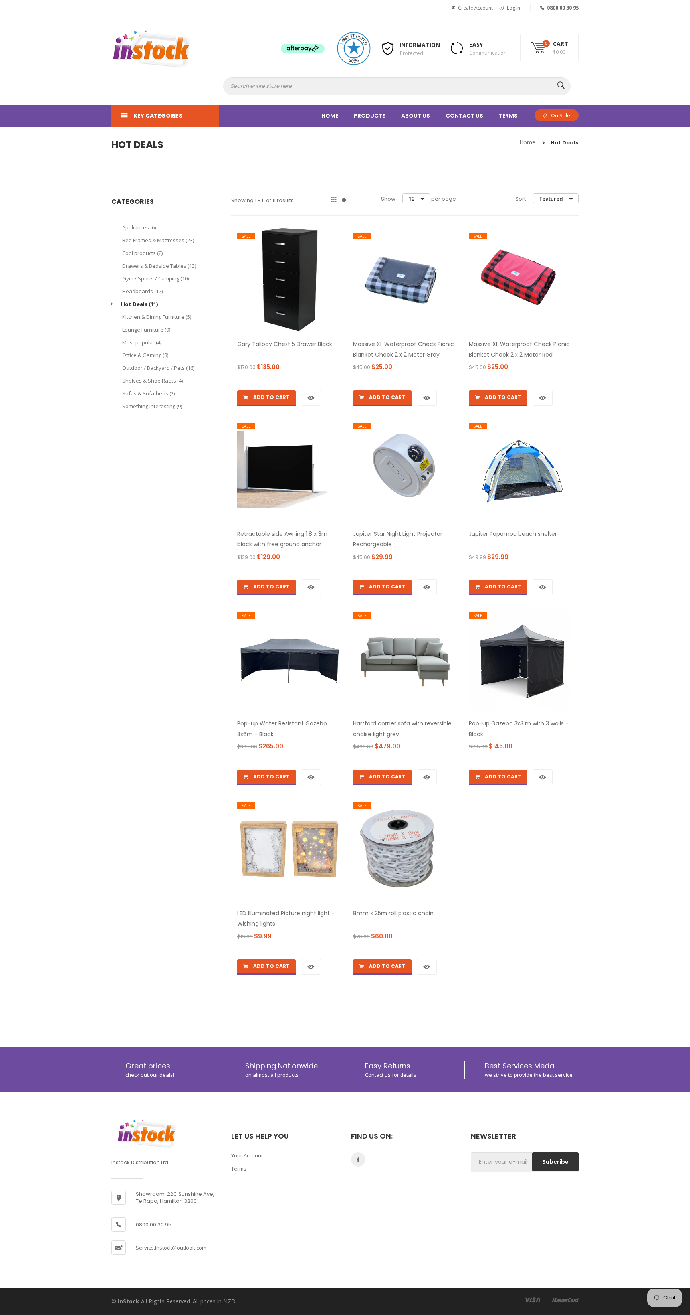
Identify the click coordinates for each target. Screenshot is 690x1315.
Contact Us (464, 116)
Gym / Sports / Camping (155, 278)
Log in (513, 7)
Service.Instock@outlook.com (171, 1247)
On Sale (560, 115)
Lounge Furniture (146, 329)
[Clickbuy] (151, 49)
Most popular (141, 342)
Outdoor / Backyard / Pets (158, 367)
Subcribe (555, 1162)
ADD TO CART (270, 397)
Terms (508, 116)
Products (370, 116)
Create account (475, 7)
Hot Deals (139, 304)
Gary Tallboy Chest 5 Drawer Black (284, 344)
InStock (129, 1301)
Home (329, 116)
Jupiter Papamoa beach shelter (513, 534)
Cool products (142, 253)
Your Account (247, 1155)
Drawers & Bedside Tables (159, 265)
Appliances (139, 227)
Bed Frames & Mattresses (158, 240)
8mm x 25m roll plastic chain (393, 913)
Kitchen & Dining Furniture (156, 316)
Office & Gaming (145, 355)
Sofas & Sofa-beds (148, 393)
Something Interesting (152, 406)
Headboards (142, 291)
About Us (415, 116)
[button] (549, 54)
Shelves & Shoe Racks (152, 380)
